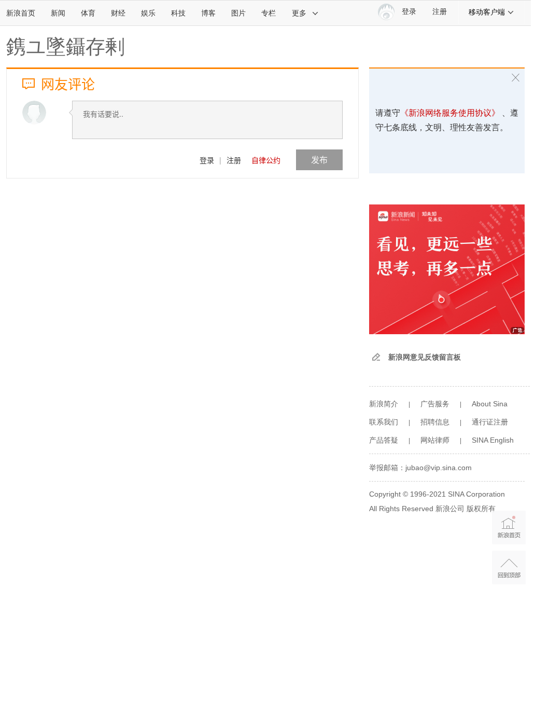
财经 (118, 13)
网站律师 (434, 440)
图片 (238, 13)
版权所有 (481, 508)
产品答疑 (383, 440)
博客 (208, 13)
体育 (88, 13)
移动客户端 (487, 12)
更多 (299, 13)
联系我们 (383, 422)
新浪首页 (20, 13)
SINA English (493, 440)
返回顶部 (509, 567)
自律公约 (265, 160)
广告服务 (434, 404)
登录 (207, 160)
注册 (439, 12)
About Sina (490, 404)
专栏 (268, 13)
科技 (178, 13)
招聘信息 (434, 422)
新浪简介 (383, 404)
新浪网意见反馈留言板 (424, 357)
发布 (319, 160)
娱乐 (148, 13)
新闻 (58, 13)
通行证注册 (490, 422)
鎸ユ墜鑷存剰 (65, 47)
